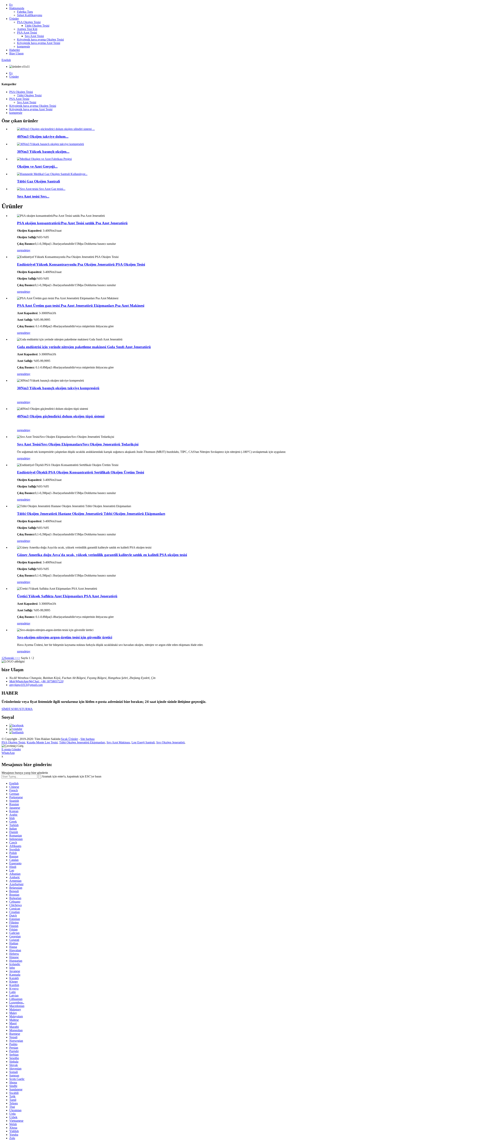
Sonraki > (11, 658)
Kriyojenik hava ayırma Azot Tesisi (38, 43)
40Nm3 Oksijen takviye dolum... (42, 136)
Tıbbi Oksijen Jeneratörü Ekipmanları (82, 742)
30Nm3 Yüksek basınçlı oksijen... (43, 152)
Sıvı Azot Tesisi (34, 36)
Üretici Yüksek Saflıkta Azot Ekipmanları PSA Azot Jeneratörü (67, 596)
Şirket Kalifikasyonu (29, 15)
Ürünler (14, 18)
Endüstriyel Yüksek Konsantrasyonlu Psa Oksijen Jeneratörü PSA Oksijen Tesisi (81, 264)
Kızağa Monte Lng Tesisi (42, 742)
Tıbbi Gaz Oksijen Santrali (38, 181)
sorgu (20, 250)
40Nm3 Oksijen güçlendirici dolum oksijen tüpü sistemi (60, 416)
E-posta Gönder (11, 749)
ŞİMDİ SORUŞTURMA (17, 709)
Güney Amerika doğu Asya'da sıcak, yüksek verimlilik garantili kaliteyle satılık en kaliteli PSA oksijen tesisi (102, 555)
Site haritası (87, 739)
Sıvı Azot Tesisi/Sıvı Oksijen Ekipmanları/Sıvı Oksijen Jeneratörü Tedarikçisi (77, 444)
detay (27, 250)
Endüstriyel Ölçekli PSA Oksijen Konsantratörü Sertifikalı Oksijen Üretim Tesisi (80, 472)
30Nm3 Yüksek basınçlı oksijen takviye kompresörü (58, 388)
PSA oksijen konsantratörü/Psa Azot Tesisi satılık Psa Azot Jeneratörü (72, 223)
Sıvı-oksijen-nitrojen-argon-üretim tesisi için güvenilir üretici (64, 637)
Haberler (14, 50)
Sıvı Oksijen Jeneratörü (170, 742)
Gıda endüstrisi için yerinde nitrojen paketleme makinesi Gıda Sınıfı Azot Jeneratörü (84, 347)
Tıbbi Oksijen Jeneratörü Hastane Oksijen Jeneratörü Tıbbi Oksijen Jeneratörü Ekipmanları (91, 514)
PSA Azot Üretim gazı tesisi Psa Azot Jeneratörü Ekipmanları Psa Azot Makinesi (80, 306)
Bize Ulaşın (16, 53)
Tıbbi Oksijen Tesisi (37, 25)
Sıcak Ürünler (69, 739)
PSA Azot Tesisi (27, 32)
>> (18, 658)
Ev (11, 4)
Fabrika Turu (25, 11)
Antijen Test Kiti (27, 29)
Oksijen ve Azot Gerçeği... (37, 166)
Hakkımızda (16, 8)
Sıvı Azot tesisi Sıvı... (33, 196)
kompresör (23, 46)
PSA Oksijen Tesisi (29, 22)
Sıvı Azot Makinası (118, 742)
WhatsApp (8, 752)
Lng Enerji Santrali (143, 742)
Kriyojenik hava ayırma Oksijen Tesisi (40, 39)
